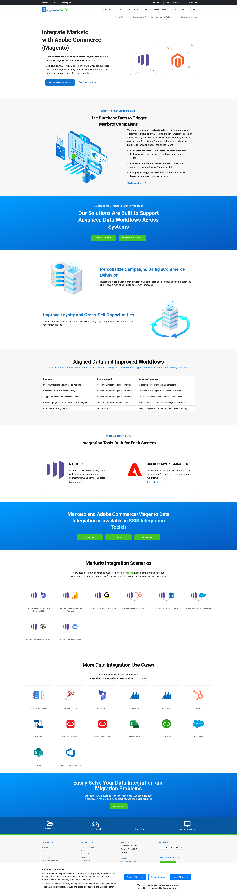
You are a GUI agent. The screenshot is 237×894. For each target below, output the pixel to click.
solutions (128, 572)
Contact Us (118, 806)
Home (117, 17)
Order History (86, 854)
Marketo (154, 17)
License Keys (86, 860)
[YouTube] (177, 847)
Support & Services (162, 10)
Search (158, 3)
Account (45, 3)
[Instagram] (182, 847)
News (44, 851)
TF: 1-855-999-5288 (128, 862)
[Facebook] (161, 847)
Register (90, 847)
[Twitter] (166, 847)
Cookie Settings (158, 877)
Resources (180, 10)
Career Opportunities (50, 860)
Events (44, 854)
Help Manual (147, 537)
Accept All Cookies (135, 877)
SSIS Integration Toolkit (60, 82)
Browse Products (103, 238)
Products (106, 10)
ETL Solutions (135, 17)
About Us (192, 10)
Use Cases (145, 17)
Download (89, 537)
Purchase (146, 10)
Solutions (119, 10)
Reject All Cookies (180, 877)
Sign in (83, 847)
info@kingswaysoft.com (174, 3)
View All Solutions (133, 238)
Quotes (55, 3)
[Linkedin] (171, 847)
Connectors (132, 10)
